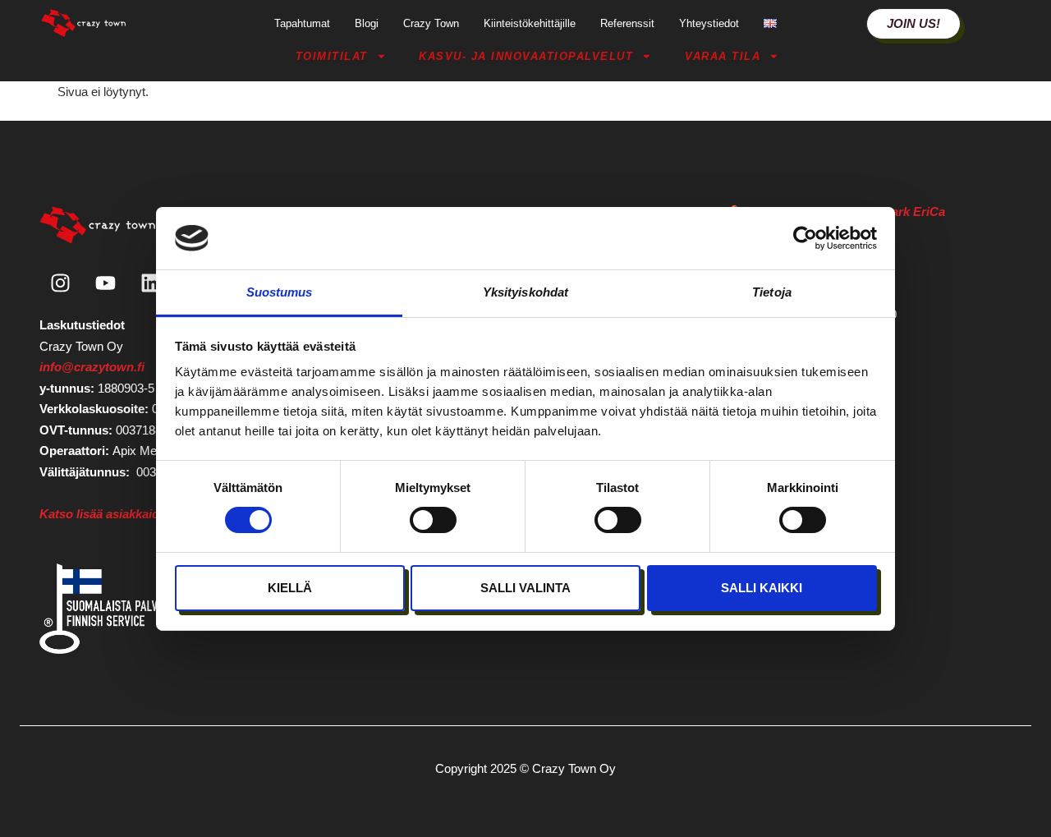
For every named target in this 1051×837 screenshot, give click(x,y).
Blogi (367, 23)
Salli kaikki (761, 588)
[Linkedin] (150, 282)
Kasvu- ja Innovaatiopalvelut (526, 56)
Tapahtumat (302, 23)
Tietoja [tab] (772, 292)
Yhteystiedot (709, 23)
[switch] (433, 520)
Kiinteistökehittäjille (530, 23)
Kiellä (290, 588)
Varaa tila (722, 56)
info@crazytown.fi (92, 367)
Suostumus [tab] (279, 292)
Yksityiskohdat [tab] (525, 292)
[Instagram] (59, 282)
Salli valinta (525, 588)
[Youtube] (105, 282)
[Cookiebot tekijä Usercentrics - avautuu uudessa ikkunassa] (805, 238)
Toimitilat (332, 56)
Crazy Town (431, 23)
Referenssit (627, 23)
